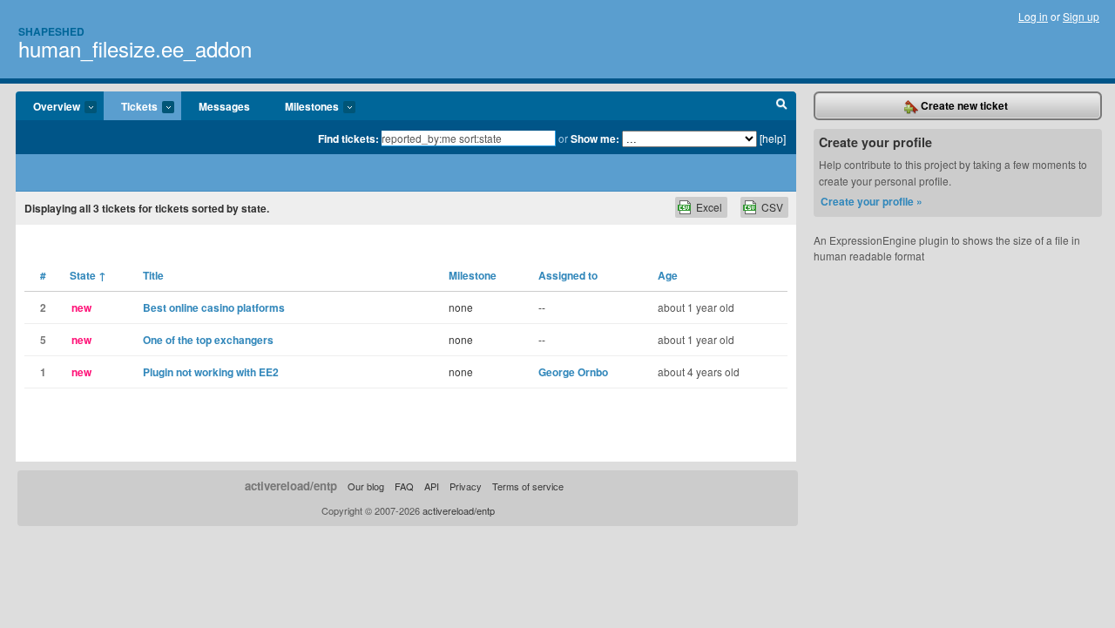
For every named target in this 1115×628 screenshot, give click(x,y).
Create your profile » (871, 201)
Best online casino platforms (214, 307)
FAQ (404, 486)
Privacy (465, 486)
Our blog (366, 486)
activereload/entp (291, 485)
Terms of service (528, 486)
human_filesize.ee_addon (135, 48)
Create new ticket (963, 105)
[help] (773, 138)
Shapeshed (51, 31)
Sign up (1081, 16)
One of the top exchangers (208, 340)
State (88, 275)
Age (668, 275)
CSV (772, 206)
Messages (224, 106)
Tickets (131, 107)
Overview (48, 107)
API (431, 486)
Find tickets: (348, 138)
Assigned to (568, 275)
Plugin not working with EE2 (211, 372)
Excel (709, 206)
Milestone (473, 275)
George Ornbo (573, 372)
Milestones (303, 107)
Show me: (595, 138)
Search (781, 106)
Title (153, 275)
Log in (1033, 16)
